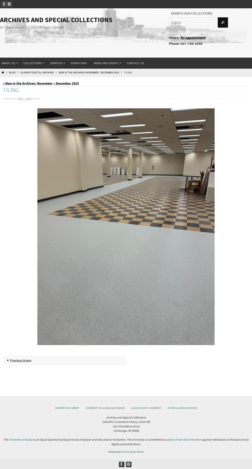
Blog (12, 72)
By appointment (193, 37)
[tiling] (126, 226)
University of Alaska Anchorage (105, 407)
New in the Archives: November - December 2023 (89, 72)
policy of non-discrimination (184, 439)
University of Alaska (21, 439)
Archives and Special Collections (56, 20)
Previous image (20, 360)
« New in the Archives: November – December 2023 (41, 83)
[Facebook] (4, 4)
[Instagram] (9, 4)
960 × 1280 (25, 98)
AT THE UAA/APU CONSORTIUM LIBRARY (32, 27)
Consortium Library (67, 407)
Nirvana (125, 451)
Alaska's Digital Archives (37, 72)
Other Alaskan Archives (182, 407)
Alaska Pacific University (146, 407)
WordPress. (138, 451)
